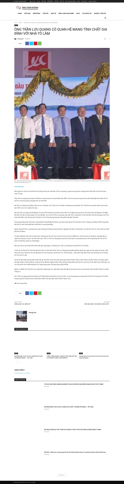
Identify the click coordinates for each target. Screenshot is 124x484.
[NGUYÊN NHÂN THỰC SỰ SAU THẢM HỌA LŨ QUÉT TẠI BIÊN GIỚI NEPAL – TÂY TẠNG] (29, 343)
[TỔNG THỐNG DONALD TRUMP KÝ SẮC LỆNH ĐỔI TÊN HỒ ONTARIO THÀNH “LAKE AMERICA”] (62, 343)
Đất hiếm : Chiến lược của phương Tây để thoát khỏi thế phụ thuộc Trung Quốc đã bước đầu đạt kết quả (75, 452)
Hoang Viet (21, 38)
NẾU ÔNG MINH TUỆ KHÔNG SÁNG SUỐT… (97, 304)
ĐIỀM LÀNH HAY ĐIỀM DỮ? (22, 304)
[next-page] (18, 362)
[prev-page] (15, 362)
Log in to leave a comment (22, 373)
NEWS (20, 22)
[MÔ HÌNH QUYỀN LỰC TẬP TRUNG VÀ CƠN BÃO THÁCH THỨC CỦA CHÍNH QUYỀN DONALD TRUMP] (28, 439)
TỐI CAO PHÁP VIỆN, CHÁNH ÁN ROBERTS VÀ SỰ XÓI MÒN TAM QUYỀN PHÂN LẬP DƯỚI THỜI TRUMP (73, 384)
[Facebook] (99, 1)
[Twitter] (104, 1)
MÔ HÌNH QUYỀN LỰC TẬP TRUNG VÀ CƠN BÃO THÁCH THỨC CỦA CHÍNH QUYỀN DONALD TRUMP (72, 429)
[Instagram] (102, 1)
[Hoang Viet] (15, 39)
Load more (61, 475)
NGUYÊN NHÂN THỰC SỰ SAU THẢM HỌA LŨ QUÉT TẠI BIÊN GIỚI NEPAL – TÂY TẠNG (68, 407)
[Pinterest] (35, 43)
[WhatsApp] (39, 43)
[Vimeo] (107, 1)
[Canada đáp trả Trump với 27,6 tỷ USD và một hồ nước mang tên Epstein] (94, 343)
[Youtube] (109, 1)
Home (15, 22)
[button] (105, 18)
